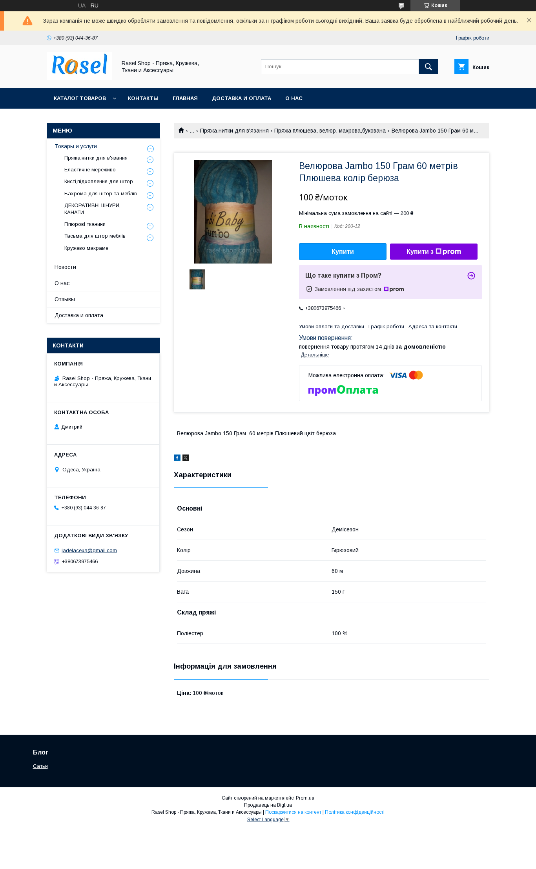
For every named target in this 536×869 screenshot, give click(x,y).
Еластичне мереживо (90, 170)
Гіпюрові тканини (85, 224)
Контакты (143, 98)
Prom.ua (305, 798)
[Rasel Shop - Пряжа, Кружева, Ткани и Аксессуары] (79, 78)
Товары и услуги (76, 146)
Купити (343, 251)
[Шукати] (428, 66)
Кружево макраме (86, 248)
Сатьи (40, 766)
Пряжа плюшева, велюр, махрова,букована (330, 130)
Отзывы (65, 299)
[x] (185, 459)
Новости (65, 267)
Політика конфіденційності (355, 812)
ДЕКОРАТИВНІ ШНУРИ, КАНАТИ (92, 208)
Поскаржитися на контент (293, 812)
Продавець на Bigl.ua (268, 805)
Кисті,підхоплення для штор (98, 181)
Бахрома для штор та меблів (100, 193)
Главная (185, 98)
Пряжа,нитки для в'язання (234, 130)
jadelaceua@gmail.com (89, 550)
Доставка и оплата (241, 98)
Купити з (420, 251)
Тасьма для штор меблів (95, 236)
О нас (294, 98)
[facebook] (177, 459)
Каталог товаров (80, 98)
